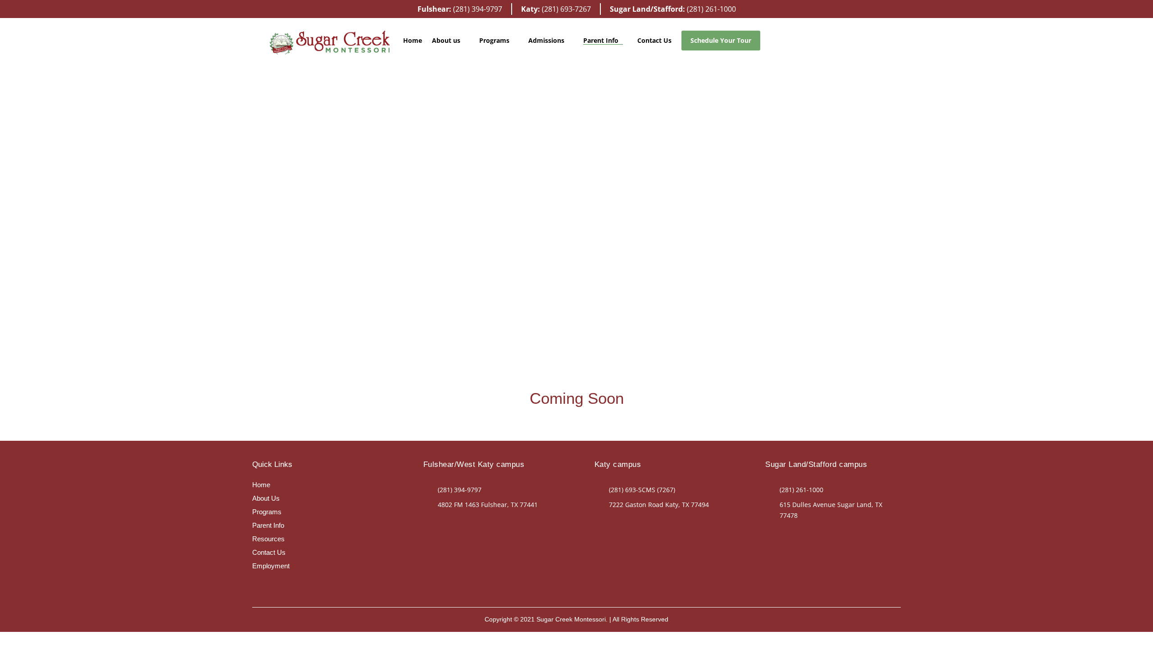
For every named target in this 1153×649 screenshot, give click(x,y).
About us (446, 40)
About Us (266, 498)
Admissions (546, 40)
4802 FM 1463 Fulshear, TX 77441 (488, 504)
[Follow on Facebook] (444, 521)
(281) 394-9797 (477, 9)
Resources (268, 539)
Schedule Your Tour (720, 40)
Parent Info (600, 40)
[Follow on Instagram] (462, 521)
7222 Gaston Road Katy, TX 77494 (659, 504)
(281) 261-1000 (711, 9)
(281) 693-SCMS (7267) (642, 489)
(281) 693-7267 (566, 9)
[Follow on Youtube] (259, 584)
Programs (266, 512)
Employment (271, 566)
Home (412, 40)
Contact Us (654, 40)
